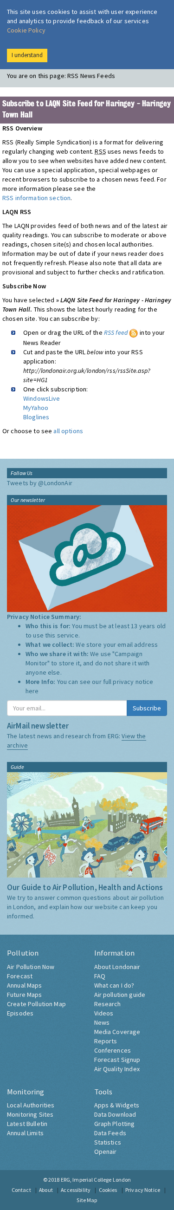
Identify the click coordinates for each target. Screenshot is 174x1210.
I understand (27, 55)
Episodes (20, 1013)
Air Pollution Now (30, 967)
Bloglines (36, 417)
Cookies (108, 1189)
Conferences (112, 1050)
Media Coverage (117, 1032)
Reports (105, 1041)
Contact (21, 1189)
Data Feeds (110, 1133)
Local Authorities (30, 1105)
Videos (104, 1013)
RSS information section (36, 198)
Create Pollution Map (36, 1004)
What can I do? (114, 985)
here (32, 691)
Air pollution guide (120, 994)
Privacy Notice (142, 1189)
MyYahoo (35, 407)
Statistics (107, 1142)
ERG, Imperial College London (96, 1179)
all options (68, 431)
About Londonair (117, 967)
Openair (105, 1151)
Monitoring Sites (30, 1114)
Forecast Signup (117, 1059)
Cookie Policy (26, 30)
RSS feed (116, 332)
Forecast (19, 976)
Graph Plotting (114, 1123)
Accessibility (75, 1189)
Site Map (87, 1200)
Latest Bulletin (27, 1123)
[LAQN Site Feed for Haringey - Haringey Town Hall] (133, 332)
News (102, 1022)
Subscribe (147, 708)
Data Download (115, 1114)
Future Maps (24, 994)
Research (107, 1004)
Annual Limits (25, 1133)
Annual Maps (24, 985)
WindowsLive (41, 398)
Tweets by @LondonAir (39, 483)
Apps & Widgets (117, 1105)
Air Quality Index (117, 1069)
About (46, 1189)
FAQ (99, 976)
